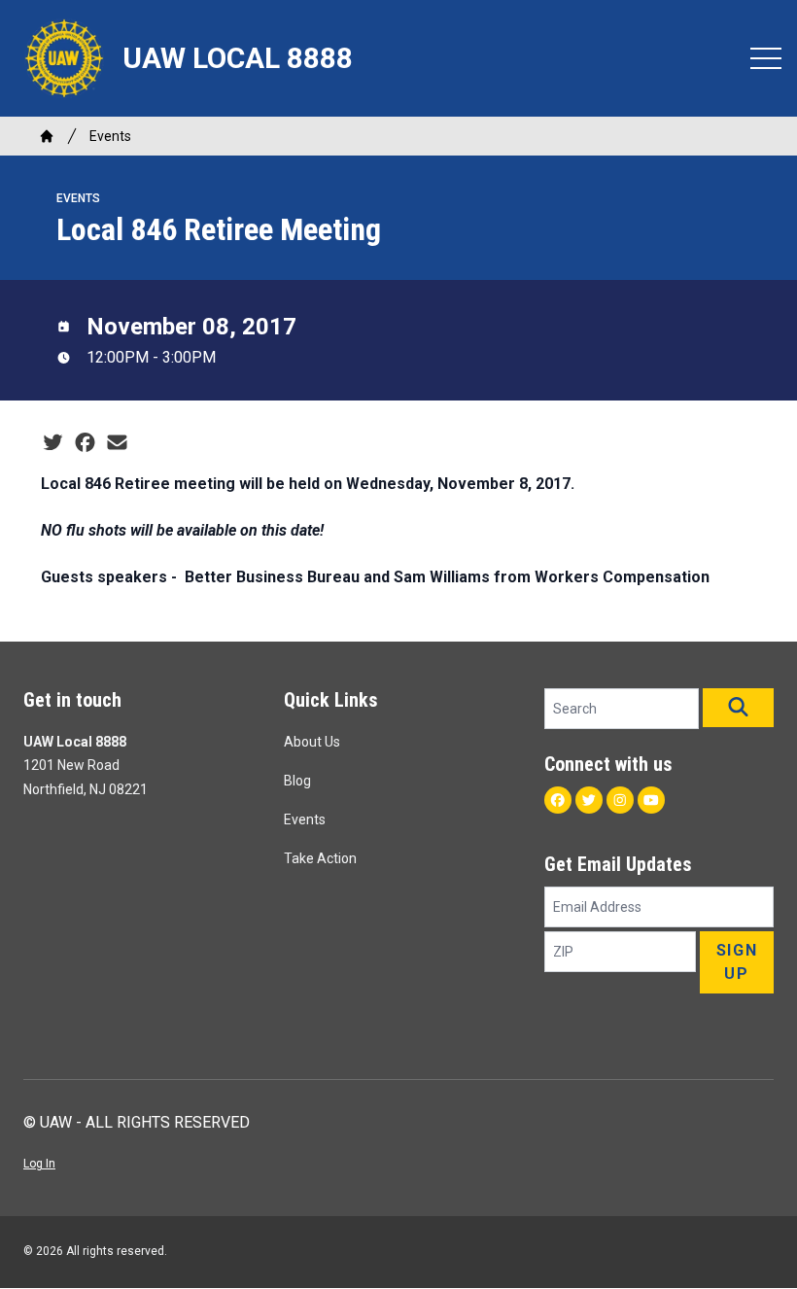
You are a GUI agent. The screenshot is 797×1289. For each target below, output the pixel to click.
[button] (738, 707)
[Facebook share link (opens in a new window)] (85, 443)
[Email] (117, 443)
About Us (312, 741)
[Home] (46, 136)
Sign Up (736, 962)
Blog (297, 780)
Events (110, 136)
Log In (39, 1163)
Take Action (320, 858)
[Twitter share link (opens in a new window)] (53, 443)
